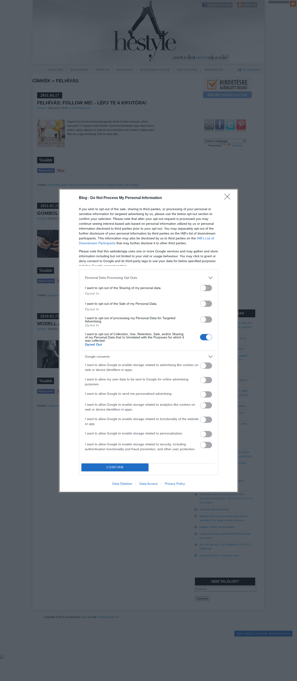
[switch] (206, 288)
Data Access (148, 483)
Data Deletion (122, 483)
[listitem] (148, 277)
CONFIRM (115, 467)
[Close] (228, 198)
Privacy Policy (175, 483)
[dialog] (148, 340)
